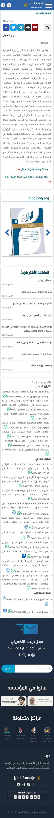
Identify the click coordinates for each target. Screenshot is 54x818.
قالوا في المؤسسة (27, 688)
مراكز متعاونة (27, 718)
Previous (3, 232)
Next (43, 232)
